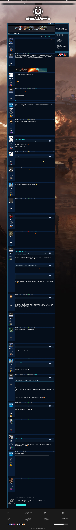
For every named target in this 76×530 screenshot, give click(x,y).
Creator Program (46, 519)
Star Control (27, 517)
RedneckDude (11, 108)
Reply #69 (16, 358)
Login (17, 25)
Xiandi (11, 236)
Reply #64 (16, 248)
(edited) (36, 88)
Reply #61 (16, 198)
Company (45, 510)
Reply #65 (16, 294)
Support (27, 0)
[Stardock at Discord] (60, 56)
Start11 (8, 514)
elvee (11, 172)
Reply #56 (16, 119)
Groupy (8, 519)
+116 (11, 177)
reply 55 (25, 251)
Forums (45, 521)
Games (15, 0)
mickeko (11, 440)
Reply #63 (16, 231)
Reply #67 (16, 327)
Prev (46, 36)
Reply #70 (16, 374)
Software (11, 0)
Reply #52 (16, 53)
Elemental (26, 513)
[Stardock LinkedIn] (63, 56)
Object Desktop (9, 512)
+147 (11, 130)
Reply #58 (16, 151)
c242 (11, 424)
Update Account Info (65, 518)
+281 (11, 353)
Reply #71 (16, 402)
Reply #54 (16, 88)
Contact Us (45, 520)
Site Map (43, 528)
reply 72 (22, 438)
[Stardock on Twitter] (58, 54)
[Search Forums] (67, 0)
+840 (11, 242)
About (45, 512)
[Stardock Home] (8, 0)
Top (53, 53)
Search (14, 25)
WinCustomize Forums (32, 38)
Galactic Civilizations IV (28, 514)
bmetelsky (11, 333)
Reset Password (64, 517)
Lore (33, 4)
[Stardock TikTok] (62, 56)
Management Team (46, 514)
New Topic (51, 23)
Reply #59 (16, 167)
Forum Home (11, 25)
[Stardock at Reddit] (59, 56)
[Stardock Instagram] (64, 54)
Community (18, 0)
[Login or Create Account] (64, 0)
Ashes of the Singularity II (28, 512)
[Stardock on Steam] (66, 54)
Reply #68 (16, 343)
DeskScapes (9, 517)
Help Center (63, 512)
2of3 (11, 219)
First (44, 36)
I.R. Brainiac (11, 43)
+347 (11, 82)
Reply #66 (16, 313)
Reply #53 (16, 72)
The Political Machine (28, 518)
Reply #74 (16, 451)
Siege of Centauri (27, 520)
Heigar (11, 59)
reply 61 (22, 362)
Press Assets (46, 518)
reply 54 (22, 155)
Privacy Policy (33, 528)
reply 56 (23, 139)
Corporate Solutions (10, 513)
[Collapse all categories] (67, 34)
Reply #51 (16, 38)
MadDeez (11, 125)
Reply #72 (16, 419)
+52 (11, 63)
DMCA (41, 528)
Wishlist (49, 4)
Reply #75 (16, 478)
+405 (11, 488)
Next (51, 36)
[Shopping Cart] (66, 0)
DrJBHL (11, 188)
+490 (11, 429)
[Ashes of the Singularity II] (38, 13)
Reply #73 (16, 434)
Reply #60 (16, 182)
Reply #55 (16, 102)
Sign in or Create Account (21, 505)
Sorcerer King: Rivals (28, 521)
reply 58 (23, 274)
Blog (24, 0)
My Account (64, 513)
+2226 (11, 113)
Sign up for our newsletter (49, 524)
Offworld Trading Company (29, 519)
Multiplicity (8, 518)
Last (53, 36)
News (22, 0)
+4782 (11, 192)
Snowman (11, 78)
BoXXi (11, 483)
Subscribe (66, 524)
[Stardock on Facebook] (59, 54)
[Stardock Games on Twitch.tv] (63, 54)
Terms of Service (38, 528)
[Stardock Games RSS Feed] (65, 56)
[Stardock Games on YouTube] (61, 54)
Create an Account (64, 514)
